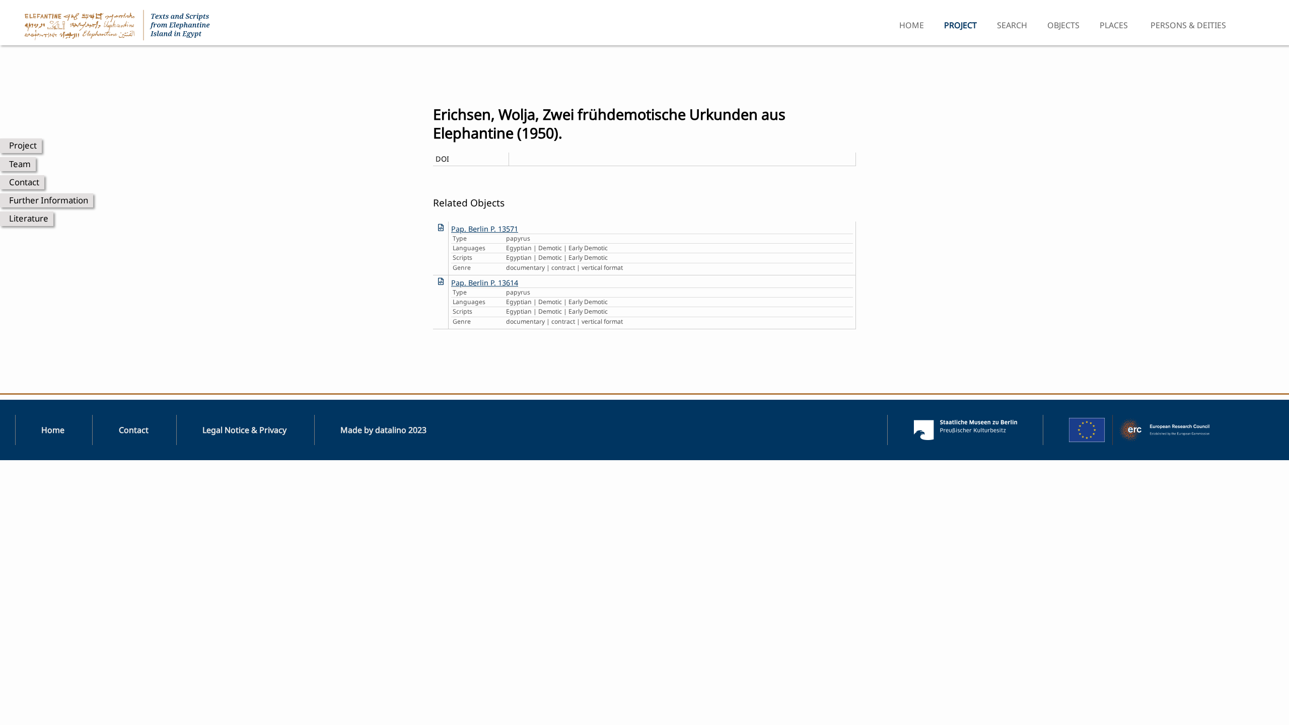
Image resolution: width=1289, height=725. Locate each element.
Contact (24, 182)
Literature (28, 218)
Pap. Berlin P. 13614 (484, 282)
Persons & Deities (1188, 25)
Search (1012, 25)
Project (23, 145)
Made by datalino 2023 (383, 430)
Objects (1063, 25)
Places (1114, 25)
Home (911, 25)
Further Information (48, 200)
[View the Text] (441, 227)
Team (20, 164)
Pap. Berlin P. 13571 (484, 229)
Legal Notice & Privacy (244, 430)
